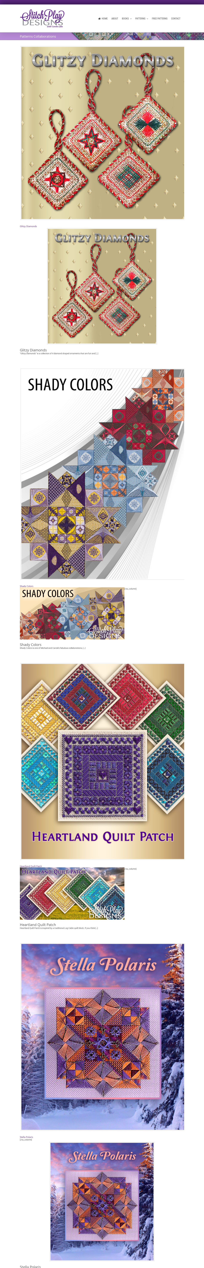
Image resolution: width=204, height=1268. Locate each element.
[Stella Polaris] (102, 1037)
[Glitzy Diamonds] (102, 133)
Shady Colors (26, 586)
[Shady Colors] (102, 474)
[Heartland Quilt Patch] (102, 761)
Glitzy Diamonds (28, 226)
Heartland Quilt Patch (31, 866)
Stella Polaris (26, 1137)
